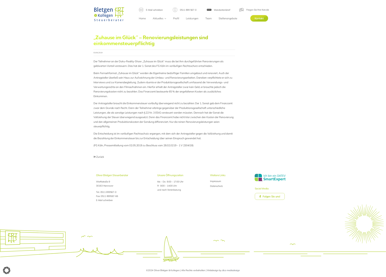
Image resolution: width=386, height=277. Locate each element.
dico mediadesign (231, 270)
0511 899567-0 (108, 192)
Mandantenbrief (222, 9)
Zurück (100, 156)
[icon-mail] (141, 8)
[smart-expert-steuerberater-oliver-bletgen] (270, 174)
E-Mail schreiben (154, 9)
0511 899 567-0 (188, 9)
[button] (6, 270)
